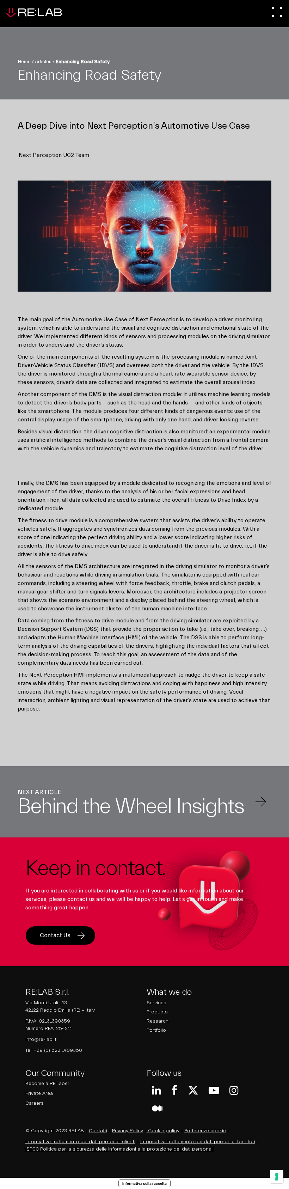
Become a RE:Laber (47, 1083)
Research (157, 1021)
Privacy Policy (127, 1131)
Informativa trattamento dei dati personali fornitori (197, 1142)
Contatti (98, 1131)
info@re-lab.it (40, 1039)
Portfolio (156, 1030)
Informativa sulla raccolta (144, 1183)
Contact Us (55, 935)
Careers (34, 1103)
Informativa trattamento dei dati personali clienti (80, 1142)
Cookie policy (163, 1131)
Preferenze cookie (205, 1131)
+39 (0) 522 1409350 (58, 1050)
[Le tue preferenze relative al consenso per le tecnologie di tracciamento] (276, 1176)
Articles (43, 62)
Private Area (39, 1093)
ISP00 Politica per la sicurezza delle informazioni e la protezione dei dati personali (119, 1149)
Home (24, 62)
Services (156, 1003)
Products (157, 1012)
